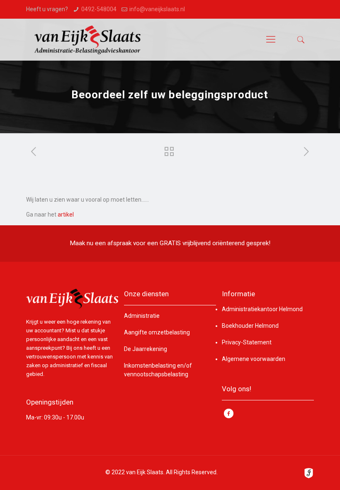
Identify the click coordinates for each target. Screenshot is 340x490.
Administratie (142, 315)
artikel (66, 214)
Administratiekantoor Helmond (262, 309)
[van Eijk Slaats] (87, 39)
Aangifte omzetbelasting (157, 332)
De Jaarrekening (145, 349)
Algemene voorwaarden (253, 359)
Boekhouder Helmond (250, 325)
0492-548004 (99, 9)
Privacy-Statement (247, 342)
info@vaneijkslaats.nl (157, 9)
